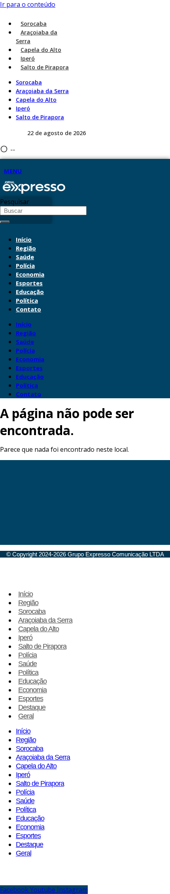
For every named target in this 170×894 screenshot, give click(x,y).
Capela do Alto (41, 49)
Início (24, 239)
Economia (30, 274)
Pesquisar (14, 201)
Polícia (25, 265)
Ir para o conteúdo (27, 4)
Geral (26, 716)
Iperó (28, 58)
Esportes (29, 283)
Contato (28, 309)
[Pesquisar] (4, 222)
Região (26, 248)
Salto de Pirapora (45, 67)
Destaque (31, 707)
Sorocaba (34, 23)
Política (27, 300)
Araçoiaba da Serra (42, 91)
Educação (30, 292)
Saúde (25, 257)
